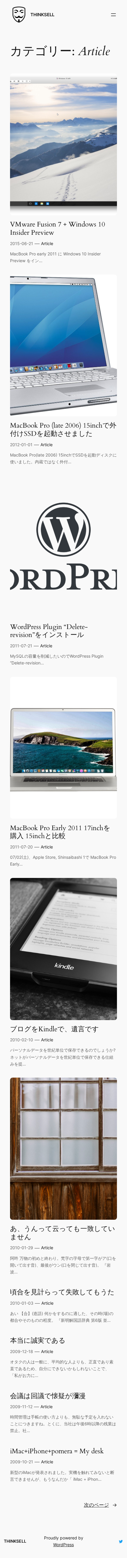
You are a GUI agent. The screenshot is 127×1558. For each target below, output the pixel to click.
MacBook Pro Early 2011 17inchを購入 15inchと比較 (60, 832)
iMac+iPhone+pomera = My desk (57, 1451)
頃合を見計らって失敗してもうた (62, 1292)
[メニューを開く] (113, 14)
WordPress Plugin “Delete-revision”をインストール (49, 631)
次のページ (100, 1505)
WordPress (63, 1544)
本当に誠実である (38, 1341)
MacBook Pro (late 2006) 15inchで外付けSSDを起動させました (63, 429)
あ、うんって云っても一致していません (62, 1233)
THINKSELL (42, 14)
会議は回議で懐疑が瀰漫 (48, 1396)
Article (47, 243)
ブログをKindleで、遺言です (54, 1029)
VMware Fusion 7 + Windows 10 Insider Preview (57, 228)
